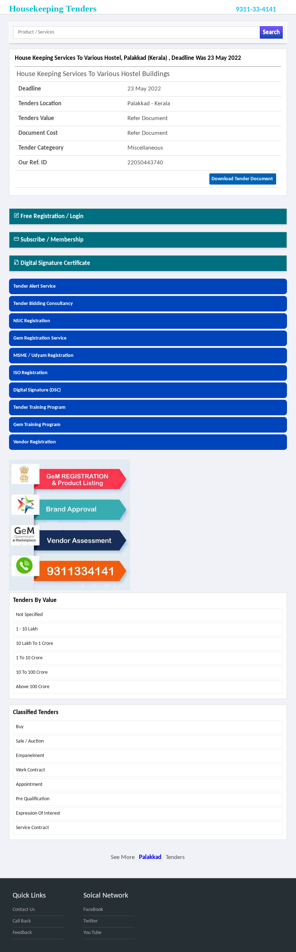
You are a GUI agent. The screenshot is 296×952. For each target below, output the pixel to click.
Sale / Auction (30, 741)
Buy (19, 727)
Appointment (29, 784)
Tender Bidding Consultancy (43, 303)
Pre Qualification (32, 799)
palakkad (150, 857)
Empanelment (30, 755)
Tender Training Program (39, 407)
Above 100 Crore (32, 687)
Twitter (90, 921)
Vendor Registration (34, 442)
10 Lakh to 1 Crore (34, 643)
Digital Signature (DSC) (37, 390)
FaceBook (93, 909)
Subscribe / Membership (51, 240)
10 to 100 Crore (32, 672)
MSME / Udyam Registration (43, 355)
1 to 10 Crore (29, 658)
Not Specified (29, 614)
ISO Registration (30, 373)
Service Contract (32, 828)
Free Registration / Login (51, 216)
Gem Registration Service (39, 338)
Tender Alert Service (34, 286)
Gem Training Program (36, 425)
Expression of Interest (38, 813)
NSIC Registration (31, 321)
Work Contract (30, 770)
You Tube (92, 932)
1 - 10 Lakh (27, 629)
